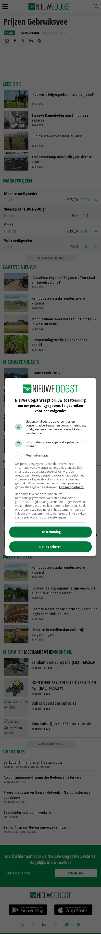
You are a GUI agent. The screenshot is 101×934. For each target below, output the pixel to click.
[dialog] (50, 467)
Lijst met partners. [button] (71, 487)
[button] (50, 455)
